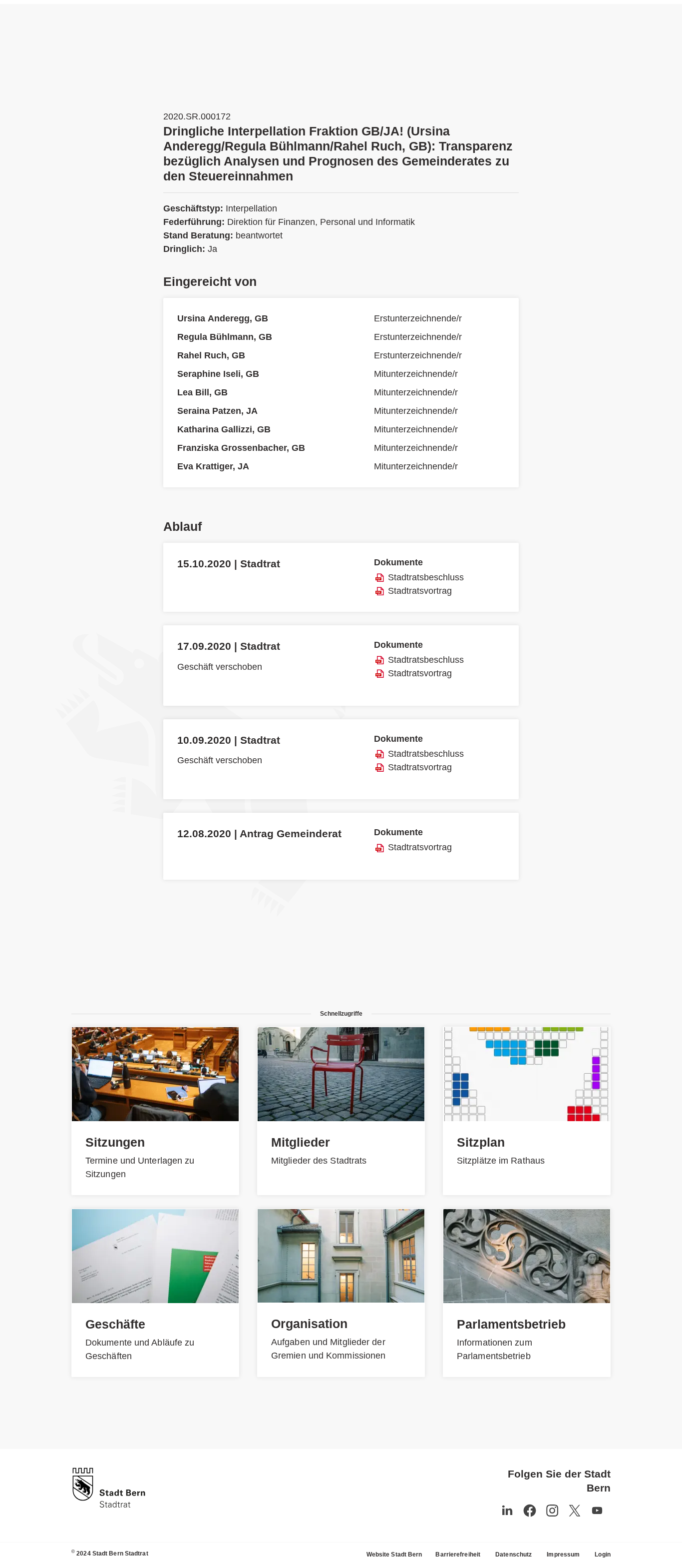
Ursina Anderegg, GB (222, 318)
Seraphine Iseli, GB (218, 374)
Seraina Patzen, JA (217, 411)
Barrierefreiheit (457, 1554)
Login (603, 1554)
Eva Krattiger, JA (213, 466)
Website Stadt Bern (394, 1554)
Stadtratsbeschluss (426, 577)
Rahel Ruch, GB (211, 355)
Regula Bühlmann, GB (224, 337)
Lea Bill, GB (202, 392)
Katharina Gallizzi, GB (224, 429)
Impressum (563, 1554)
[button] (597, 1511)
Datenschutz (513, 1554)
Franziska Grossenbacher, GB (241, 448)
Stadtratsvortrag (420, 591)
